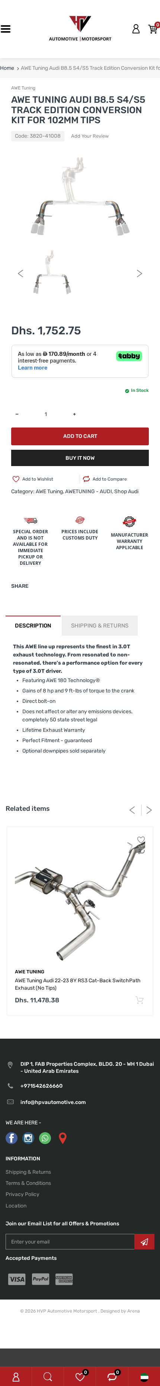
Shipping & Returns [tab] (99, 625)
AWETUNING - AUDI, (89, 491)
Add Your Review (90, 136)
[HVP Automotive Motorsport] (80, 29)
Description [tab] (33, 625)
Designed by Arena (120, 1311)
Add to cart (80, 436)
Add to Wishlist (37, 479)
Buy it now (80, 458)
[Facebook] (11, 1138)
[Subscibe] (144, 1241)
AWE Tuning (23, 88)
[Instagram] (28, 1138)
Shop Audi (126, 491)
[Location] (62, 1138)
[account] (135, 29)
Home (7, 68)
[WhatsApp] (45, 1138)
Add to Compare (110, 479)
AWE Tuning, (50, 491)
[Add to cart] (139, 1000)
